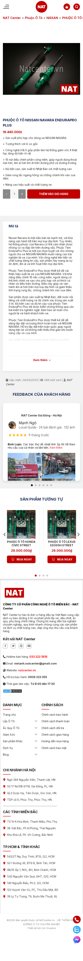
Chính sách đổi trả (53, 728)
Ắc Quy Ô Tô (11, 728)
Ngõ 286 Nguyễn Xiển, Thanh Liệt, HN (31, 779)
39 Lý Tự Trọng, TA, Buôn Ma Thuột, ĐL (32, 896)
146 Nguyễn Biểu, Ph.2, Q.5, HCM (28, 883)
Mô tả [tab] (13, 226)
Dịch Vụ (8, 748)
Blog (6, 754)
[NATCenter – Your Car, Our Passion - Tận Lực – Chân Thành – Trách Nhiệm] (41, 7)
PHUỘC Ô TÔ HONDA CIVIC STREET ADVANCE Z (21, 545)
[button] (67, 6)
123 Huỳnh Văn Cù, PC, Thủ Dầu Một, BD (32, 889)
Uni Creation (49, 928)
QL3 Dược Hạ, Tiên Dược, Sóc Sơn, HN (31, 793)
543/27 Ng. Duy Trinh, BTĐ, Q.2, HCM (30, 856)
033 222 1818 (38, 656)
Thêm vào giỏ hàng (53, 194)
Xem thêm (56, 447)
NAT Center (12, 18)
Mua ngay (24, 559)
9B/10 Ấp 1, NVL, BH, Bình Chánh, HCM (31, 869)
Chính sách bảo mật (54, 748)
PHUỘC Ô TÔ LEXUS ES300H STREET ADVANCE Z (61, 545)
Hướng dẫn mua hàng (55, 741)
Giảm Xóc (9, 734)
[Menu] (6, 7)
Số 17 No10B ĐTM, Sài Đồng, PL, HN (30, 786)
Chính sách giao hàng (55, 734)
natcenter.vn (27, 670)
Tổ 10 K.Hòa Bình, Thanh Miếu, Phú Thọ (32, 821)
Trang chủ (9, 714)
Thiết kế (31, 928)
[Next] (78, 534)
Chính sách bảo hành (55, 714)
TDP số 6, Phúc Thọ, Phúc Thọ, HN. (29, 799)
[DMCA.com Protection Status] (12, 690)
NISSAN (52, 18)
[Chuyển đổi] (36, 721)
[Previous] (5, 534)
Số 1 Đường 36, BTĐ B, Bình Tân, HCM (31, 863)
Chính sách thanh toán (55, 721)
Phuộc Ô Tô (33, 18)
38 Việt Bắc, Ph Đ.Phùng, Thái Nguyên (31, 828)
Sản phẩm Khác (13, 741)
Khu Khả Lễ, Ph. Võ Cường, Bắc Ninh (30, 834)
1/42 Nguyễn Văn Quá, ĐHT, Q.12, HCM (31, 876)
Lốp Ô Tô (9, 721)
